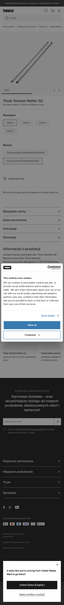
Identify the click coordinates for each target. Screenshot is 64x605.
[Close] (57, 564)
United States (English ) (32, 585)
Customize (30, 335)
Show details (48, 315)
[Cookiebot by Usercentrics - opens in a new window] (48, 267)
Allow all (32, 325)
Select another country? (32, 594)
